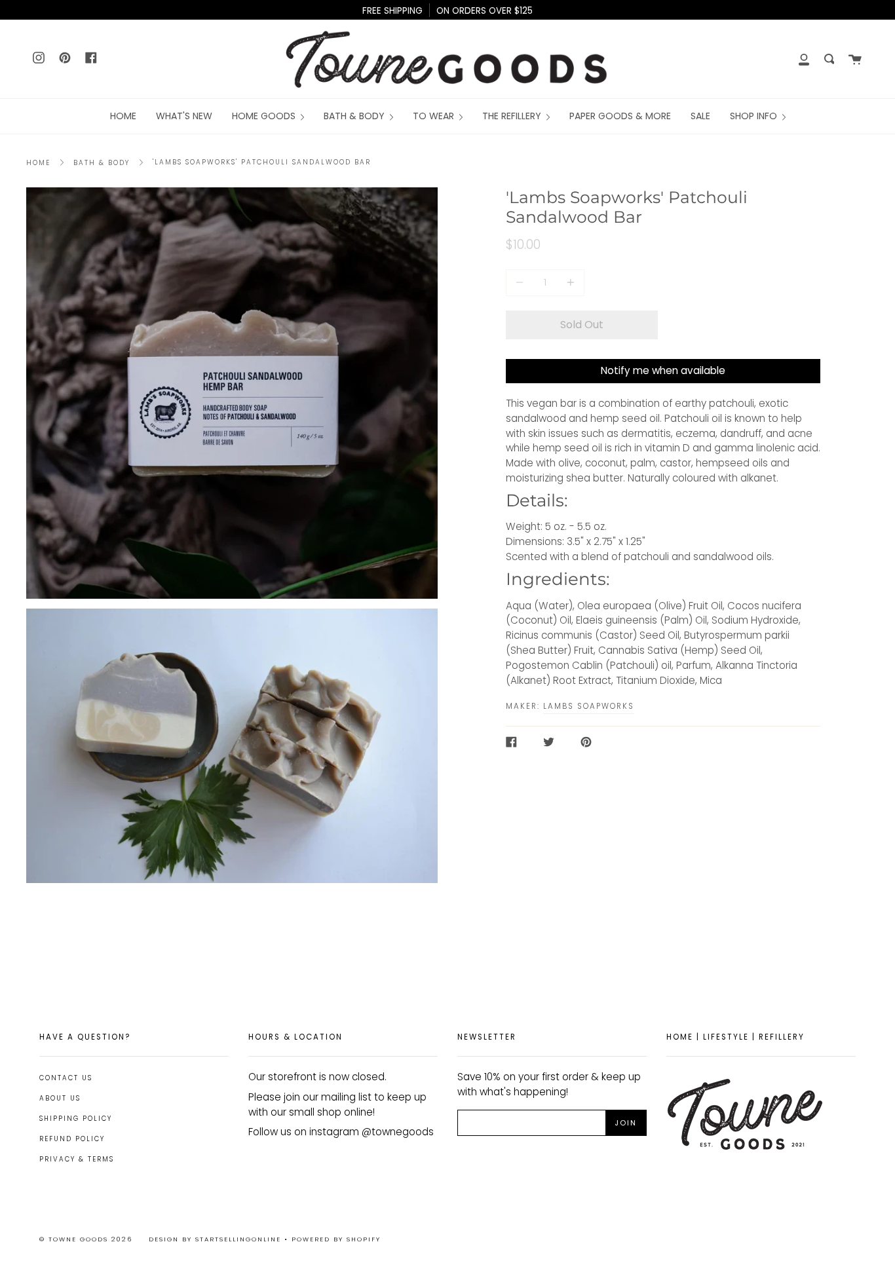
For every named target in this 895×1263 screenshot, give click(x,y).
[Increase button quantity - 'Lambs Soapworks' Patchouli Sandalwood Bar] (568, 283)
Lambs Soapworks (588, 706)
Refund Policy (72, 1139)
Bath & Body (101, 163)
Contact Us (65, 1078)
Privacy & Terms (76, 1159)
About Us (60, 1098)
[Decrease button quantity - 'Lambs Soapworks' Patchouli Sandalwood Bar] (521, 283)
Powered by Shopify (336, 1239)
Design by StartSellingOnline (216, 1239)
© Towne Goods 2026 (85, 1239)
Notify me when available (663, 370)
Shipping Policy (75, 1118)
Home (38, 163)
